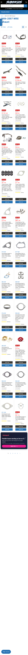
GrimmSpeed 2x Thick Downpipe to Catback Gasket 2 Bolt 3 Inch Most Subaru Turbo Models (20, 317)
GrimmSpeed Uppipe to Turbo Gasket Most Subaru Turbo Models (7, 255)
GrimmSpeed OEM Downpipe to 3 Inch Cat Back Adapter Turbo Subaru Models (7, 285)
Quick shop (7, 91)
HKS (16, 53)
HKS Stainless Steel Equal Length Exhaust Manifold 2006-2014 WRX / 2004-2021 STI (20, 49)
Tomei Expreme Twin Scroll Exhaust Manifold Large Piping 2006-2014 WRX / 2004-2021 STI (20, 224)
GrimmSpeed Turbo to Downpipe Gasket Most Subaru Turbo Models (20, 255)
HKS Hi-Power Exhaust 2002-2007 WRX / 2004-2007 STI (7, 83)
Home (2, 16)
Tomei (3, 120)
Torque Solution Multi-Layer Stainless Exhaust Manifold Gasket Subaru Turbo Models (20, 116)
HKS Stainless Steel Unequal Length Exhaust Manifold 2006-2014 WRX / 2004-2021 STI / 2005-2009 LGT (7, 151)
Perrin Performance (18, 356)
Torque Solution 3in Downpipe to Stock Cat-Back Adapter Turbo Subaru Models (20, 150)
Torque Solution (4, 53)
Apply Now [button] (13, 446)
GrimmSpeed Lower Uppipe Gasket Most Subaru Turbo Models (6, 415)
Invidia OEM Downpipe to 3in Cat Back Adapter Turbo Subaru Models (20, 418)
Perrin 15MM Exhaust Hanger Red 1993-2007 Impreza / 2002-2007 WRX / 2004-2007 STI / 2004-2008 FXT (20, 353)
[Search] (25, 5)
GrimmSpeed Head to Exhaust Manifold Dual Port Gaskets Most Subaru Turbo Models (20, 285)
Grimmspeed (4, 257)
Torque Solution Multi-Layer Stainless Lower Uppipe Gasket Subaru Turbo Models (20, 186)
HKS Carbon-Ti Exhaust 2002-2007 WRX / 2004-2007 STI (20, 83)
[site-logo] (14, 2)
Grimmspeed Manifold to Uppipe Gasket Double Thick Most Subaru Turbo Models (7, 384)
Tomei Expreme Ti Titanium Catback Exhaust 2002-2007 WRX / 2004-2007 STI (7, 116)
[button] (10, 27)
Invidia (16, 420)
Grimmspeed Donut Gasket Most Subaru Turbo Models (6, 316)
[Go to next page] (20, 453)
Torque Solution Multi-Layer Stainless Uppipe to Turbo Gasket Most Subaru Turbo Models (7, 224)
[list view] (25, 27)
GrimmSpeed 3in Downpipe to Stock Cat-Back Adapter (7, 348)
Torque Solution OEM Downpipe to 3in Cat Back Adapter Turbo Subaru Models (7, 49)
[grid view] (23, 27)
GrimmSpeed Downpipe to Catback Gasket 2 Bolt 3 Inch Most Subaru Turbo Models (20, 384)
